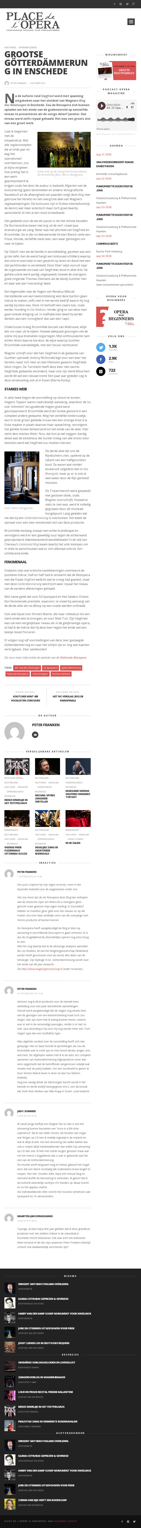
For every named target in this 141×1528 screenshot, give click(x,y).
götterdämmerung (71, 667)
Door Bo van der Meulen (30, 1397)
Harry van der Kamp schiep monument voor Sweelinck (54, 1313)
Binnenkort (11, 830)
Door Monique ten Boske (31, 1303)
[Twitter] (127, 4)
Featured (10, 47)
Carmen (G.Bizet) (107, 243)
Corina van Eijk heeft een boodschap (42, 1500)
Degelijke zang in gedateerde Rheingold (46, 850)
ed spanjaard (50, 667)
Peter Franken (18, 83)
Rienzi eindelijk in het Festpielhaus (16, 801)
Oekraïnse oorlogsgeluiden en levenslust (46, 1362)
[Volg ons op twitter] (100, 347)
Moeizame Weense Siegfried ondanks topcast (78, 794)
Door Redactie (25, 1288)
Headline (23, 787)
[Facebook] (114, 4)
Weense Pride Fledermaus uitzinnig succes (15, 850)
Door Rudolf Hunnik (28, 1367)
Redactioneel (76, 839)
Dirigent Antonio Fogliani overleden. (43, 1284)
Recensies (12, 843)
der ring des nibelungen (27, 667)
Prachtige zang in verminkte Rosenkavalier (47, 1421)
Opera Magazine (103, 134)
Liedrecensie (44, 787)
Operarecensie (28, 47)
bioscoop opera (13, 778)
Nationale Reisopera (73, 658)
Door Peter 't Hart (27, 1382)
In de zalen (73, 843)
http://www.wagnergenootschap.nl (42, 969)
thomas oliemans (61, 673)
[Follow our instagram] (100, 371)
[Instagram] (120, 4)
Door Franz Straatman (29, 1426)
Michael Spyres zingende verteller (45, 798)
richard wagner (40, 673)
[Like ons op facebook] (100, 359)
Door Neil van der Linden (31, 1333)
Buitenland (42, 778)
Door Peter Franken (28, 1411)
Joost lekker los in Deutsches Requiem (43, 1343)
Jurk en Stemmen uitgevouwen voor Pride (46, 1328)
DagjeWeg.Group (65, 1521)
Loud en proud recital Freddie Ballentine (45, 1392)
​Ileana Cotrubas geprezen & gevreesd (43, 1299)
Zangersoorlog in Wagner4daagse (41, 1377)
